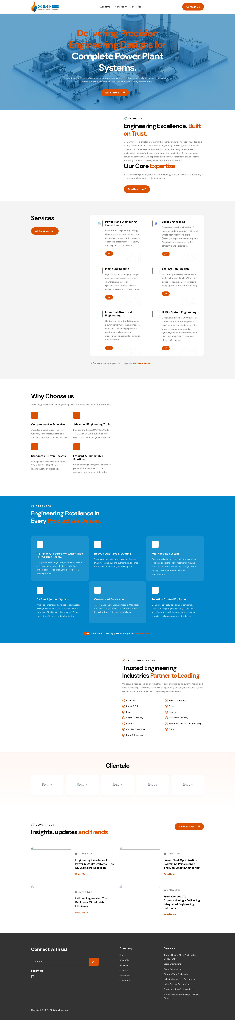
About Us (105, 6)
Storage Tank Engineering (176, 974)
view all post (186, 826)
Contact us (125, 980)
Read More (134, 189)
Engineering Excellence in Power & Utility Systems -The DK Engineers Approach (94, 863)
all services (42, 231)
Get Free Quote (141, 363)
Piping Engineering (173, 969)
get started (112, 92)
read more (81, 874)
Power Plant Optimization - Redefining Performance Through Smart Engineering (182, 863)
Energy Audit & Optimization (178, 989)
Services (119, 6)
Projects (136, 6)
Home (122, 955)
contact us (193, 6)
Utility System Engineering (176, 984)
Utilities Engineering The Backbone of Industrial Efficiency (91, 902)
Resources (125, 975)
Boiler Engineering (172, 963)
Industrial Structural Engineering (179, 979)
